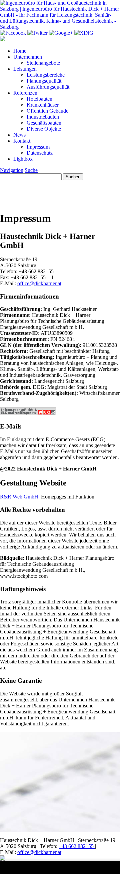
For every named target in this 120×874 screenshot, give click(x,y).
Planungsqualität (44, 81)
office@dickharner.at (39, 283)
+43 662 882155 (77, 846)
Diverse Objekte (44, 129)
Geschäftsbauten (44, 123)
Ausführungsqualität (48, 87)
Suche (31, 170)
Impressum (38, 147)
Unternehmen (27, 57)
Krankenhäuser (43, 105)
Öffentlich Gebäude (47, 111)
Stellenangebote (43, 63)
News (19, 135)
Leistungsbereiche (46, 75)
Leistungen (25, 69)
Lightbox (23, 159)
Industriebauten (43, 117)
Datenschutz (40, 153)
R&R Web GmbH (19, 496)
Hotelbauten (39, 99)
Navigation (11, 170)
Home (19, 51)
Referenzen (25, 93)
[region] (60, 192)
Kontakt (21, 141)
